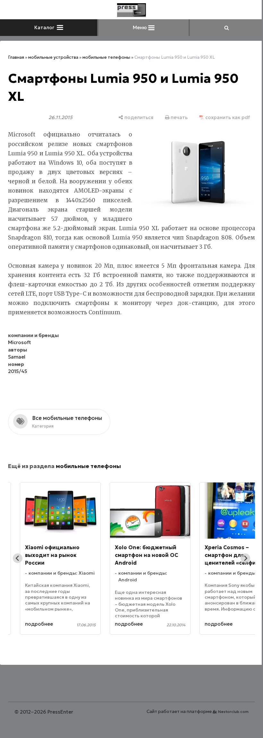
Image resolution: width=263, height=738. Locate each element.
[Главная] (131, 10)
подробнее (39, 624)
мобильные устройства (53, 57)
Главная (16, 57)
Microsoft (19, 342)
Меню (140, 27)
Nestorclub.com (233, 711)
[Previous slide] (17, 558)
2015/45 (17, 371)
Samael (16, 357)
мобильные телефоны (106, 57)
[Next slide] (245, 558)
